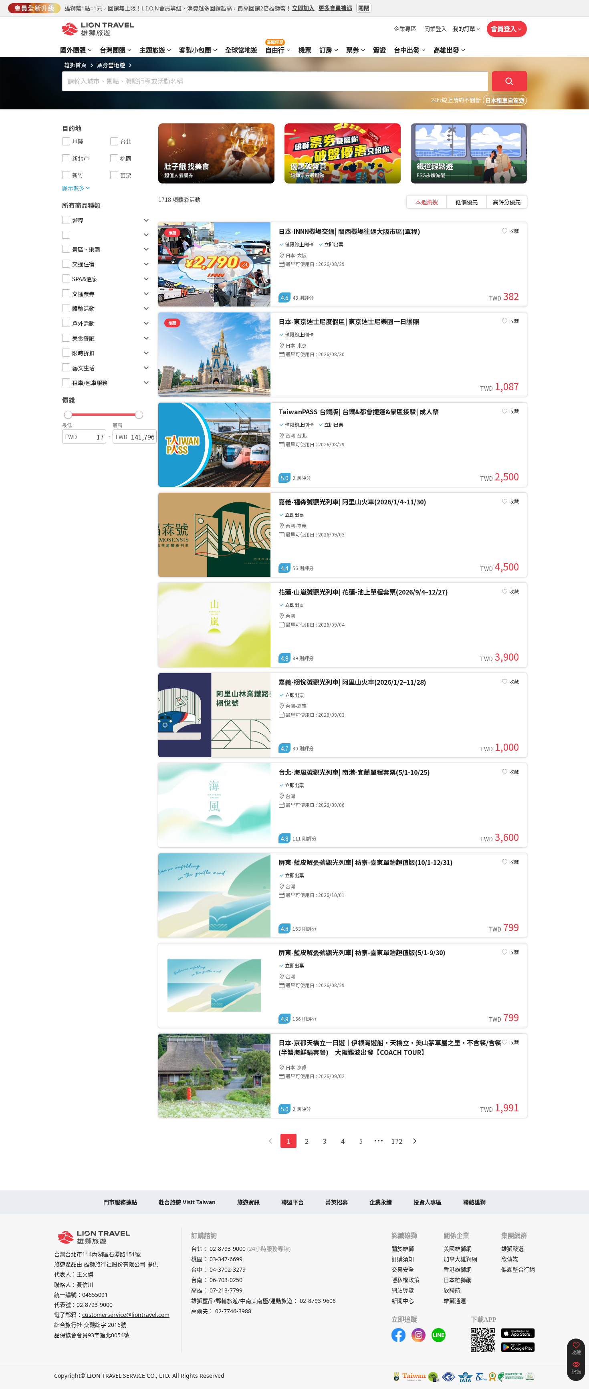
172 (396, 1141)
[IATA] (465, 1377)
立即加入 (303, 7)
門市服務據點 (120, 1202)
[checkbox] (66, 141)
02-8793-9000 (95, 1304)
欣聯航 (452, 1290)
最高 (117, 424)
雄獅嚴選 (512, 1248)
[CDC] (492, 1377)
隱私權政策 (405, 1280)
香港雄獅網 (458, 1269)
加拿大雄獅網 (460, 1259)
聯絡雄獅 (474, 1202)
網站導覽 (402, 1290)
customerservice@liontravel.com (125, 1314)
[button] (103, 413)
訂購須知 (402, 1259)
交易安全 (402, 1269)
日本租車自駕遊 (504, 101)
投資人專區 (428, 1202)
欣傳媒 (509, 1259)
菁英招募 (336, 1202)
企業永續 (380, 1202)
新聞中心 (402, 1300)
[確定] (509, 81)
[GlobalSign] (397, 1377)
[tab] (427, 202)
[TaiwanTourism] (414, 1377)
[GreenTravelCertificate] (530, 1377)
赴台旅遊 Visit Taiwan (187, 1202)
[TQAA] (481, 1377)
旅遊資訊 (248, 1202)
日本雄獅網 (458, 1280)
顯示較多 (73, 188)
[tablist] (467, 202)
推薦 (172, 233)
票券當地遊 (111, 65)
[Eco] (510, 1377)
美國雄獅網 (458, 1248)
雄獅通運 (455, 1300)
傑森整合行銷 (518, 1269)
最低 (67, 424)
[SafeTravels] (434, 1377)
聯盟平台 (292, 1202)
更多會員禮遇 (335, 7)
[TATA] (449, 1377)
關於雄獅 (402, 1248)
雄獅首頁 (75, 65)
